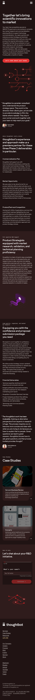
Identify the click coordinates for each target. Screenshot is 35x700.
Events (5, 652)
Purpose (5, 648)
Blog (4, 650)
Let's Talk (5, 637)
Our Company (7, 643)
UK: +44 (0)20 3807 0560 (22, 691)
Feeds (4, 674)
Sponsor (5, 655)
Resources (6, 635)
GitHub (5, 667)
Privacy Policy (6, 695)
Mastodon (6, 663)
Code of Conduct (7, 693)
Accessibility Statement (19, 693)
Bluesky (5, 665)
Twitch (5, 672)
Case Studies (7, 633)
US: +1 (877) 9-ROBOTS (9, 691)
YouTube (5, 669)
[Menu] (31, 3)
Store (4, 657)
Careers (5, 646)
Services (5, 631)
